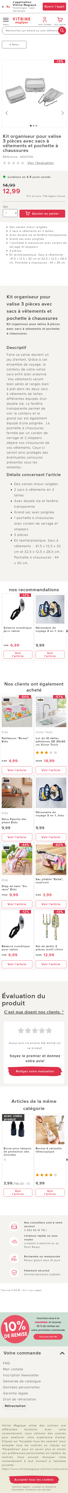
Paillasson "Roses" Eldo (15, 740)
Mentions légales (21, 1487)
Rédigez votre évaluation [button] (35, 1071)
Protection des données (38, 1489)
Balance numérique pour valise (18, 629)
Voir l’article (18, 654)
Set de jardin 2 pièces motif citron (49, 948)
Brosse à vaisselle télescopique (49, 1150)
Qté (5, 206)
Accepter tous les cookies (34, 1480)
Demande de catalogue (22, 1381)
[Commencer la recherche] (62, 30)
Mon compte (13, 1369)
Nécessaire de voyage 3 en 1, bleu (50, 629)
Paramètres (18, 1489)
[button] (34, 1353)
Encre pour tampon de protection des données (18, 1151)
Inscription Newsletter (21, 1375)
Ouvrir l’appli (54, 6)
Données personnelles (21, 1387)
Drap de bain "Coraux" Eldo (15, 887)
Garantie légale (15, 1393)
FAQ (6, 1363)
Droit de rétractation (19, 1399)
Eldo (5, 732)
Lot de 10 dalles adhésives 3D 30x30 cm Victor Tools (50, 741)
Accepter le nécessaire (44, 1487)
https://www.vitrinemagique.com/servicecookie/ (35, 1469)
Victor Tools (44, 732)
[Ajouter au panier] (42, 207)
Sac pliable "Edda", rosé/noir (49, 881)
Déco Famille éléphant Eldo (14, 820)
